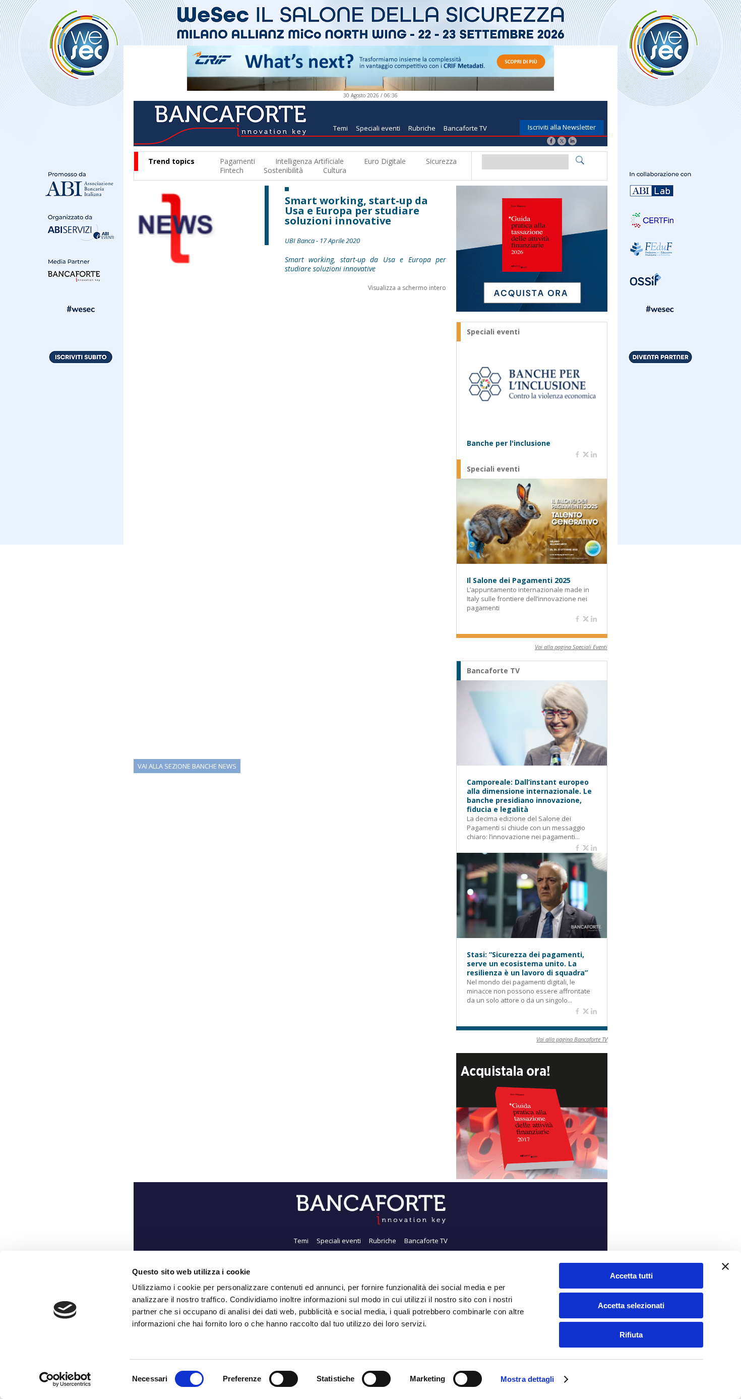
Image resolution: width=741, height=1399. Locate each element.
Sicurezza (441, 161)
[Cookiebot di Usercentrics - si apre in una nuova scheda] (65, 1379)
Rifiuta (631, 1334)
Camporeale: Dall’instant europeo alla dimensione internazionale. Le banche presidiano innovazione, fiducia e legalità (529, 796)
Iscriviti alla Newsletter (562, 127)
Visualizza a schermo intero (407, 287)
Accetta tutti (631, 1275)
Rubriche (422, 128)
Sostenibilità (283, 170)
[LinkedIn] (572, 142)
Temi (340, 128)
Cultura (334, 170)
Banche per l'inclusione (508, 443)
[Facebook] (551, 142)
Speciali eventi (378, 128)
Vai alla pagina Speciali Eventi (571, 647)
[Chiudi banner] (725, 1266)
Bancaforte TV (465, 128)
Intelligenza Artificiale (309, 161)
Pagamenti (237, 161)
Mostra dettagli (527, 1379)
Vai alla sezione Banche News (187, 766)
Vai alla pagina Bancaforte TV (571, 1039)
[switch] (283, 1379)
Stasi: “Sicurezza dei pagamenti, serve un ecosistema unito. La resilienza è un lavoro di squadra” (527, 963)
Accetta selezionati (631, 1305)
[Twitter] (562, 142)
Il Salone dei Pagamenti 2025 (519, 580)
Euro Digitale (385, 161)
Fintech (231, 170)
